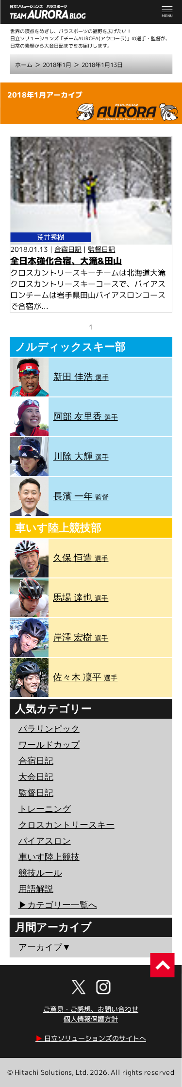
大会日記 (35, 777)
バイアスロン (44, 841)
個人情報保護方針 (91, 1018)
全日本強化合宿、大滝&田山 (66, 261)
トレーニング (44, 809)
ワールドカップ (49, 745)
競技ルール (40, 873)
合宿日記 (68, 249)
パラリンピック (49, 729)
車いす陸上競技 (49, 857)
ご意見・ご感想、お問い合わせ (90, 1009)
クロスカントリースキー (66, 825)
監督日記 (101, 249)
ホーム (24, 65)
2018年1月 (57, 65)
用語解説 (35, 889)
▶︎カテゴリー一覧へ (57, 905)
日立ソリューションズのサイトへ (90, 1038)
